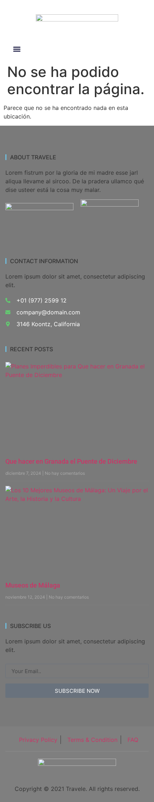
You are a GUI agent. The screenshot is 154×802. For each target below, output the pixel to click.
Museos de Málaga (32, 585)
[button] (17, 49)
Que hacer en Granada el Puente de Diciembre (71, 461)
